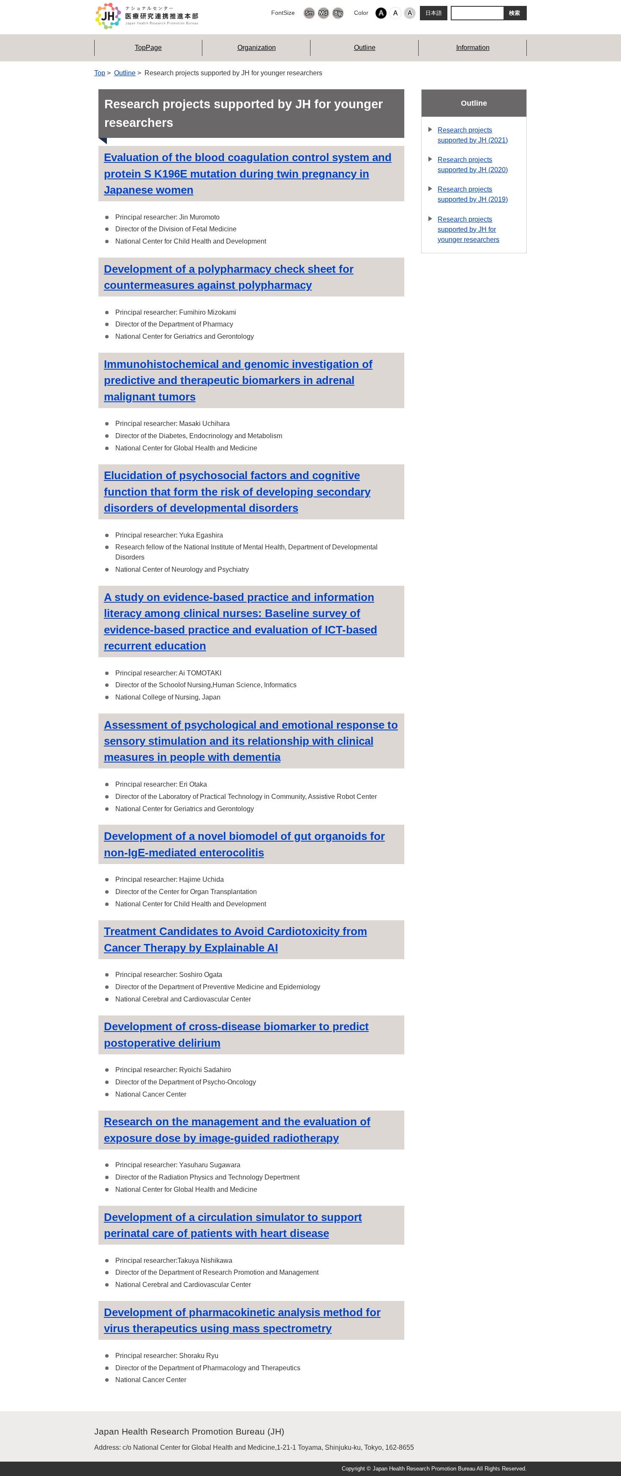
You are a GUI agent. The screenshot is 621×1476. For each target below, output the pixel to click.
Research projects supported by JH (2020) (473, 164)
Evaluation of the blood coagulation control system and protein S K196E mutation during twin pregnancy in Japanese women (248, 173)
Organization (256, 47)
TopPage (148, 47)
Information (473, 47)
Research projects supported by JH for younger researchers (468, 229)
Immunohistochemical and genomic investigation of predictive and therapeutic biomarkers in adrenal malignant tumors (238, 380)
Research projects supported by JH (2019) (473, 194)
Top (99, 73)
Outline (365, 47)
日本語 (433, 13)
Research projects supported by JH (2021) (473, 135)
